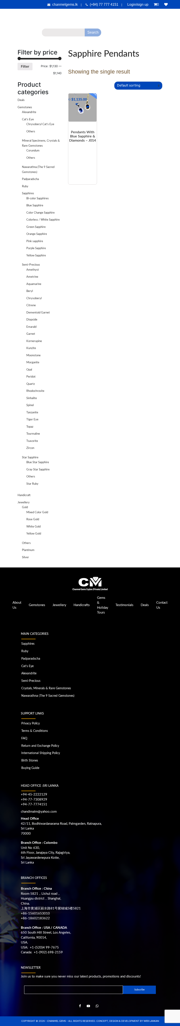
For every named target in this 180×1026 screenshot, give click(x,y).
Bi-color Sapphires (37, 198)
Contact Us (90, 43)
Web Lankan (151, 1021)
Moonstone (33, 355)
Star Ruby (32, 483)
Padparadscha (30, 179)
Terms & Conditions (34, 731)
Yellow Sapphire (36, 255)
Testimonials (149, 34)
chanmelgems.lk (65, 4)
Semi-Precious (31, 264)
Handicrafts (82, 605)
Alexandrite (29, 112)
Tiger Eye (32, 419)
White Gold (33, 526)
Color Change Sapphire (40, 212)
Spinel (30, 405)
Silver (25, 557)
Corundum (33, 150)
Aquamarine (33, 284)
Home (9, 34)
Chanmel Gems (57, 1021)
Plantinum (28, 550)
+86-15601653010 (35, 913)
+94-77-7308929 (34, 799)
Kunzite (31, 348)
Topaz (29, 426)
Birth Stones (29, 760)
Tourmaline (33, 433)
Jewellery (24, 502)
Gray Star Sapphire (38, 469)
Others (30, 131)
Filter (25, 66)
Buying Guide (30, 768)
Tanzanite (32, 412)
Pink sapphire (34, 241)
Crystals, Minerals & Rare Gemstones (46, 688)
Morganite (32, 362)
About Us (24, 34)
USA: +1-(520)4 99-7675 (40, 947)
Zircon (30, 448)
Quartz (30, 384)
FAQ (24, 738)
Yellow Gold (33, 533)
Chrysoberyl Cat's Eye (40, 124)
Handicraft (24, 495)
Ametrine (32, 276)
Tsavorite (32, 441)
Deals (171, 34)
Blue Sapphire (34, 205)
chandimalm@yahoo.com (39, 811)
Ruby (25, 186)
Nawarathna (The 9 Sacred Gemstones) (47, 695)
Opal (29, 369)
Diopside (31, 319)
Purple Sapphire (36, 248)
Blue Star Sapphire (37, 462)
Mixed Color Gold (37, 512)
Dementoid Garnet (38, 312)
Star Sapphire (30, 457)
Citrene (31, 305)
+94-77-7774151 (34, 804)
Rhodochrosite (35, 391)
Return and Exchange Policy (40, 745)
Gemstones (25, 107)
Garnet (30, 334)
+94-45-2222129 (34, 794)
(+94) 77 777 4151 (104, 4)
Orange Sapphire (36, 234)
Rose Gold (32, 519)
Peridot (31, 376)
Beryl (29, 291)
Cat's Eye (28, 119)
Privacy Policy (30, 723)
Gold (25, 507)
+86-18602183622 (35, 918)
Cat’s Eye (27, 666)
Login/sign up (137, 4)
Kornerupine (34, 341)
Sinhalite (31, 398)
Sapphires (28, 193)
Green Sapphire (36, 227)
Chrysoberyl (34, 298)
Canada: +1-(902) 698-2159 (42, 952)
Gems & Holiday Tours (121, 34)
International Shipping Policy (40, 753)
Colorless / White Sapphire (43, 219)
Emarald (31, 327)
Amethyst (32, 269)
